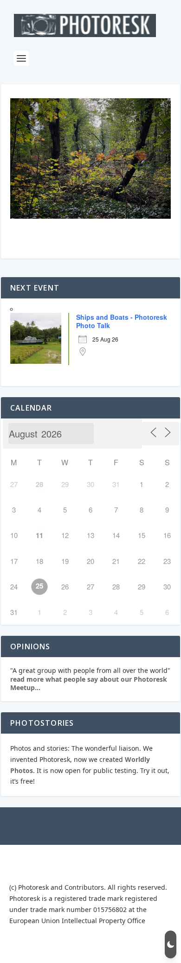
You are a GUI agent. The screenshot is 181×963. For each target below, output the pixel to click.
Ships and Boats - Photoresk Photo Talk (121, 321)
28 (39, 484)
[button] (170, 944)
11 (39, 535)
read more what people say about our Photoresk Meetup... (88, 683)
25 (39, 586)
